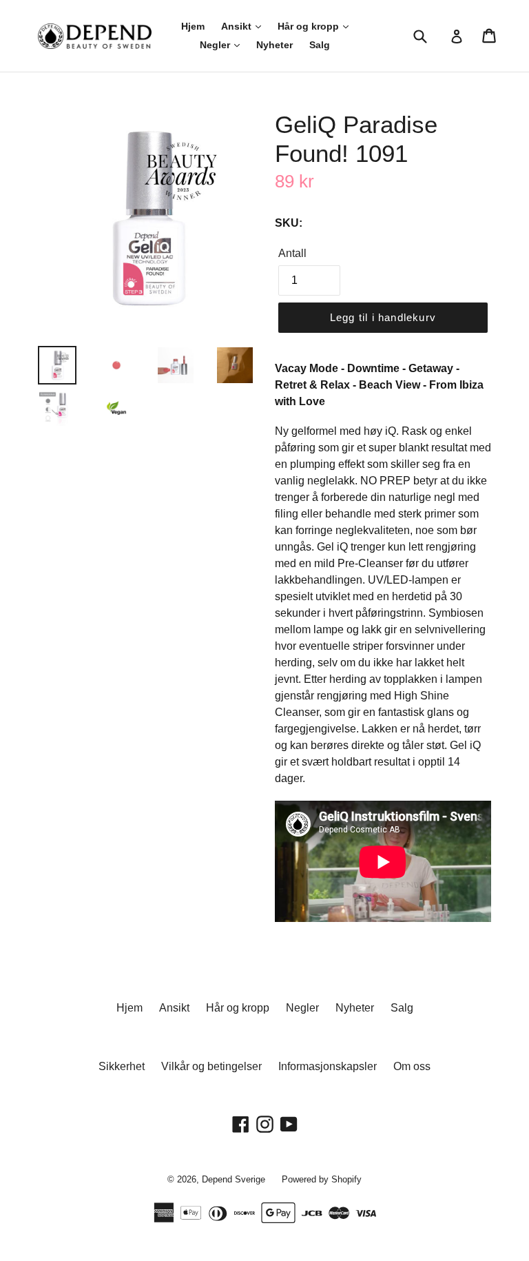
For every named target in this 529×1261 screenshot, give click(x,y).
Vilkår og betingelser (211, 1066)
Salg (319, 44)
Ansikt (237, 26)
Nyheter (274, 44)
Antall (292, 253)
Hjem (193, 26)
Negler (216, 44)
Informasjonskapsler (327, 1066)
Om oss (412, 1066)
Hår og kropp (310, 26)
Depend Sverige (233, 1179)
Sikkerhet (121, 1066)
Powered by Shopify (322, 1179)
